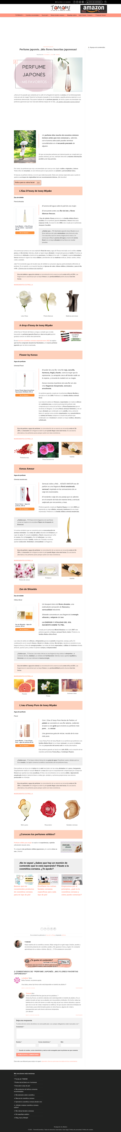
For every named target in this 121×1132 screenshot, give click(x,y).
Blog (51, 46)
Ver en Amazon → (25, 232)
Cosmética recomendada (32, 15)
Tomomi (57, 54)
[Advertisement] (60, 30)
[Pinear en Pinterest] (51, 928)
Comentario (20, 1026)
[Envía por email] (48, 928)
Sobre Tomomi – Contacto (85, 15)
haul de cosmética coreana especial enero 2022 (34, 340)
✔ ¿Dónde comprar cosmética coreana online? (26, 1106)
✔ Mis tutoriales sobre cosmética (24, 1095)
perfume (64, 935)
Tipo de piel (45, 15)
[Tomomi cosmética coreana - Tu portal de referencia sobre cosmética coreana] (60, 8)
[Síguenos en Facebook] (74, 2)
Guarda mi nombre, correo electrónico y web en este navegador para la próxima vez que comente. (48, 1050)
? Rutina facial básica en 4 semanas (25, 1082)
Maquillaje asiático (72, 15)
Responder (79, 988)
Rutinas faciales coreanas (57, 15)
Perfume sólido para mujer (23, 842)
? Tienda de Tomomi (100, 15)
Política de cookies (88, 1129)
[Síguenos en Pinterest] (83, 2)
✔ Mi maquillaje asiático (21, 1114)
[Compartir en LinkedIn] (54, 928)
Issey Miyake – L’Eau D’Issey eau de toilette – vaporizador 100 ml (24, 227)
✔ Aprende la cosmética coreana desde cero (28, 1102)
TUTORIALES (19, 15)
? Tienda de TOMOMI (20, 1079)
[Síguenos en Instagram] (77, 2)
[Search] (105, 2)
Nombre (19, 1042)
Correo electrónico (44, 1042)
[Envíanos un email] (80, 2)
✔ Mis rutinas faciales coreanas (24, 1111)
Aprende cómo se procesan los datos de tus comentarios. (59, 1061)
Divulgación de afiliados (60, 1127)
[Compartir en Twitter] (45, 928)
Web (62, 1042)
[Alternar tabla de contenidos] (37, 182)
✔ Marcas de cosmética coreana (24, 1098)
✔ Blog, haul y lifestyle (21, 1118)
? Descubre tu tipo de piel (22, 1086)
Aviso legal (65, 1129)
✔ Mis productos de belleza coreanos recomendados (25, 1090)
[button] (62, 2)
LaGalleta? (25, 978)
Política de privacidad (75, 1129)
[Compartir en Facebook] (41, 928)
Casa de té (46, 46)
